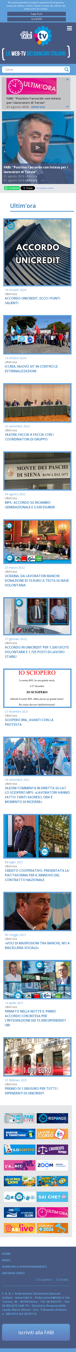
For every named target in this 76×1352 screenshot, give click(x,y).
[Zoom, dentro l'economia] (52, 1165)
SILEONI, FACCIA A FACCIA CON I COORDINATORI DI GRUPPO (29, 436)
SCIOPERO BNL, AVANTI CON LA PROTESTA (29, 722)
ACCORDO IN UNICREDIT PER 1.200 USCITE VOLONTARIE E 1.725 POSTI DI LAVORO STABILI (37, 652)
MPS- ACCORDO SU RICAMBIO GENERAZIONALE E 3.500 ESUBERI (30, 504)
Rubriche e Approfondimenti (24, 1266)
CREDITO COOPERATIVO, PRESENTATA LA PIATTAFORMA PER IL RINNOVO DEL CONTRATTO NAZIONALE (37, 875)
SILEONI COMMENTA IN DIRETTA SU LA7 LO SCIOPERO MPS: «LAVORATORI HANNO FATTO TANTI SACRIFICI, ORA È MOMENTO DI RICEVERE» (37, 795)
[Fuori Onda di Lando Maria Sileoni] (19, 1212)
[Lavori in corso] (52, 1134)
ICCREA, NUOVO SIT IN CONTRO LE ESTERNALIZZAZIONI (31, 368)
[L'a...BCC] (19, 1165)
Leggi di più (36, 14)
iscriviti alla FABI (36, 1332)
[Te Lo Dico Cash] (19, 1181)
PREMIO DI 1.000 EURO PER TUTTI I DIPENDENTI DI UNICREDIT (31, 1090)
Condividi (14, 187)
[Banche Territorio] (19, 1134)
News (6, 1260)
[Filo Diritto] (19, 1150)
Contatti (61, 1279)
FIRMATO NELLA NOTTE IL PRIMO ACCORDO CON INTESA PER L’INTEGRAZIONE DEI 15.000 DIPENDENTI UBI (35, 1018)
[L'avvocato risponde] (52, 1150)
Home (6, 1254)
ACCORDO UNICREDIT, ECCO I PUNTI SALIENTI (32, 300)
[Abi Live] (19, 1228)
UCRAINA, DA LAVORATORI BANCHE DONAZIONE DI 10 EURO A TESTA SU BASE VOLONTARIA (37, 580)
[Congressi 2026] (52, 1228)
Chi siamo (43, 1279)
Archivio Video (13, 1273)
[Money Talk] (52, 1181)
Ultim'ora (31, 180)
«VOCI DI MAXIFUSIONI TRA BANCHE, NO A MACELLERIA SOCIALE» (37, 945)
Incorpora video (45, 187)
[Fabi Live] (19, 1118)
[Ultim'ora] (52, 1212)
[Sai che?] (52, 1197)
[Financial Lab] (19, 1197)
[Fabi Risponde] (52, 1118)
